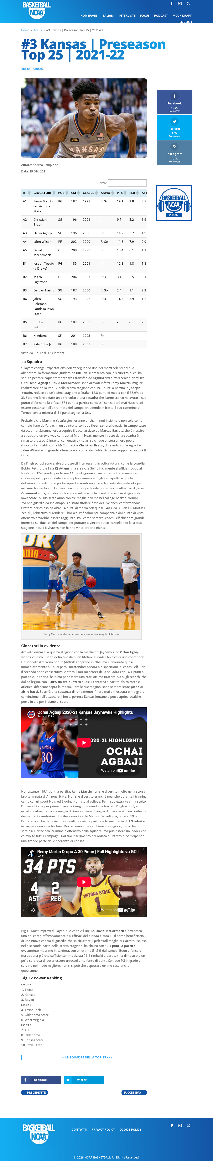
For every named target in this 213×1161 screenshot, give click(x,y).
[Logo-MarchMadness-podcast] (174, 220)
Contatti (79, 1129)
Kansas (38, 69)
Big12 (26, 69)
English (186, 22)
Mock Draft (182, 15)
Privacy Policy (103, 1129)
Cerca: (102, 183)
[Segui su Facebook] (171, 3)
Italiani (108, 15)
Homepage (88, 15)
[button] (29, 192)
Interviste (127, 15)
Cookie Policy (130, 1129)
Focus (145, 15)
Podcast (161, 15)
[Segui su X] (188, 3)
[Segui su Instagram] (180, 3)
